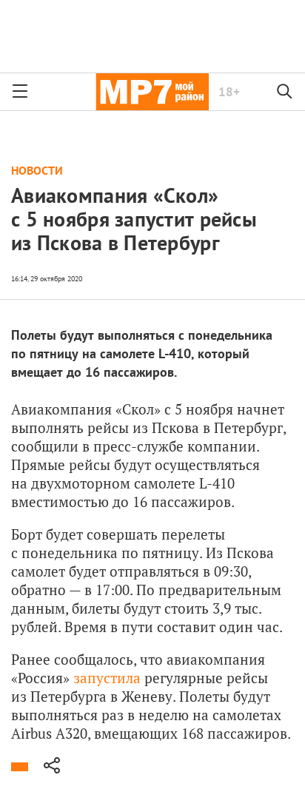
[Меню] (20, 91)
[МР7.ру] (152, 91)
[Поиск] (285, 91)
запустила (107, 677)
